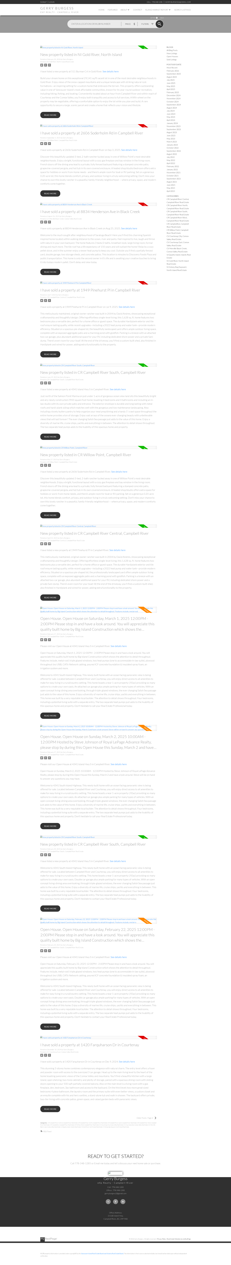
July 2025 (171, 80)
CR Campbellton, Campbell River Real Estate (62, 1125)
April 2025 (171, 89)
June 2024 (171, 114)
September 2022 (174, 151)
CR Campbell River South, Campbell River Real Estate (65, 380)
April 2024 (171, 120)
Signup (43, 2)
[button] (108, 1201)
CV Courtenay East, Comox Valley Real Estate (63, 1052)
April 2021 (171, 191)
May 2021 (171, 188)
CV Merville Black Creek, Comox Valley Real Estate (64, 219)
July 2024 (171, 111)
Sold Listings (172, 59)
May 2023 (171, 138)
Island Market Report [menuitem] (156, 10)
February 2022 (173, 166)
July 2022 (171, 157)
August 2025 (172, 77)
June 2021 (171, 185)
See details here (111, 71)
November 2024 (173, 98)
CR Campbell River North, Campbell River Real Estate (92, 1123)
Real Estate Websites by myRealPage (179, 1239)
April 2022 (171, 163)
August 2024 (172, 108)
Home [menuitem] (101, 10)
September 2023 (174, 129)
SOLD (162, 18)
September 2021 (174, 178)
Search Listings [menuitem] (182, 10)
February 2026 (173, 71)
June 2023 (171, 135)
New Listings (172, 53)
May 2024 (171, 117)
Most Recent (172, 67)
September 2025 (174, 74)
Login (51, 2)
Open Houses (172, 56)
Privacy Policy (161, 1239)
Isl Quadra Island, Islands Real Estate (71, 1127)
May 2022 (171, 160)
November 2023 (173, 126)
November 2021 (173, 172)
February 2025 (173, 92)
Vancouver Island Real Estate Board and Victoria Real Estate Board (102, 1254)
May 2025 (171, 86)
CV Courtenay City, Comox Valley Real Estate (111, 1125)
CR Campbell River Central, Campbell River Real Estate (66, 297)
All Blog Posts (172, 50)
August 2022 (172, 154)
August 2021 (172, 182)
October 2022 (173, 148)
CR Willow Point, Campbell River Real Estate (62, 140)
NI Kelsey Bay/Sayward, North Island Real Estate (116, 1127)
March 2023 (172, 141)
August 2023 (172, 132)
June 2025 (171, 83)
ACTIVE (153, 18)
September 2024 (174, 104)
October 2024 (173, 101)
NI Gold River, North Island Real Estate (60, 62)
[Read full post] (98, 49)
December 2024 (173, 95)
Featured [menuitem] (113, 10)
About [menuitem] (124, 10)
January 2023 (172, 145)
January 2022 (172, 169)
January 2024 (172, 123)
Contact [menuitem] (137, 10)
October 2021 (173, 175)
